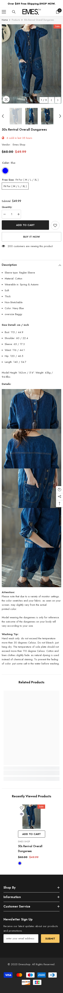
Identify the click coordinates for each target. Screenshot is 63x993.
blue (20, 863)
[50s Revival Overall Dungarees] (31, 817)
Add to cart (25, 225)
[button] (51, 100)
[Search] (14, 12)
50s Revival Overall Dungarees (30, 848)
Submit (50, 939)
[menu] (4, 12)
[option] (31, 64)
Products (16, 20)
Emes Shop (19, 145)
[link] (31, 772)
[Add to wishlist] (55, 225)
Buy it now (31, 237)
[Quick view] (21, 814)
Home (5, 20)
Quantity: (7, 207)
